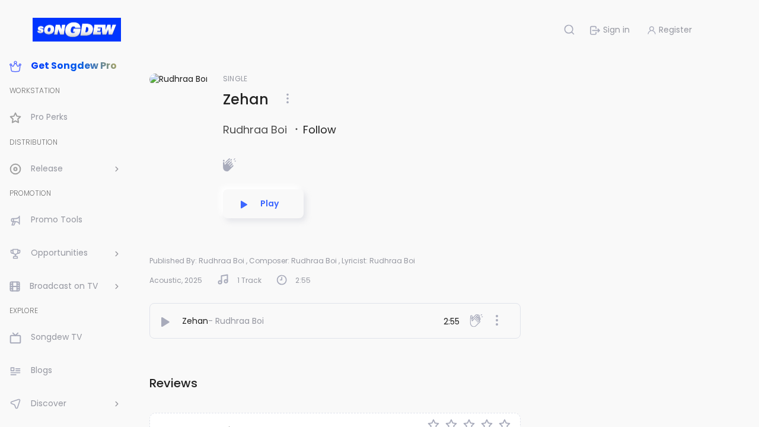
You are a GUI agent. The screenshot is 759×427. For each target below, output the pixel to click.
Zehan (195, 321)
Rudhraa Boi (256, 129)
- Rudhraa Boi (236, 321)
